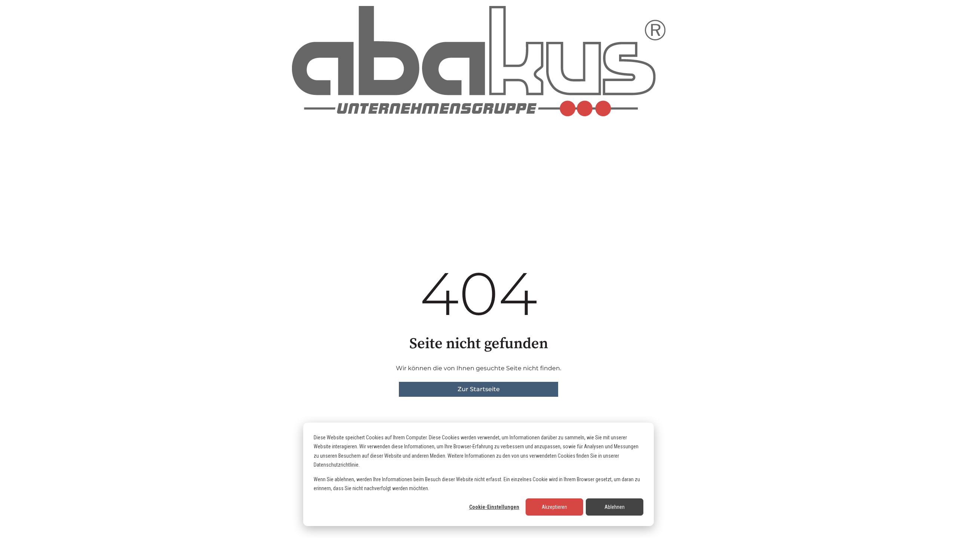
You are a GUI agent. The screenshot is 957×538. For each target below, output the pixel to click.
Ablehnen (614, 507)
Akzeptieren (554, 507)
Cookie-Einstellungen (494, 507)
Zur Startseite (479, 389)
